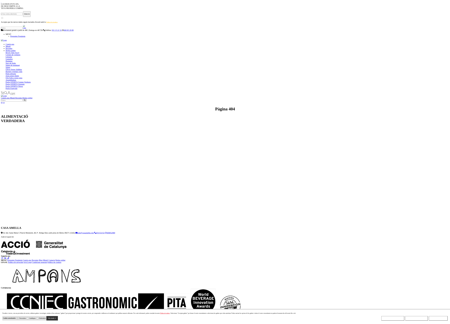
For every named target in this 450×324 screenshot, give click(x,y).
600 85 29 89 (69, 30)
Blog (41, 260)
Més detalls (51, 318)
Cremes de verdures (13, 55)
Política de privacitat (15, 262)
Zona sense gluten (12, 76)
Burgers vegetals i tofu (14, 72)
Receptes (9, 48)
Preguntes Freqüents (17, 36)
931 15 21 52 (57, 30)
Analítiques (32, 318)
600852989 (111, 233)
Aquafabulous (11, 80)
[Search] (24, 28)
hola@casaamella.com (85, 233)
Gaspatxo (9, 59)
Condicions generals (39, 262)
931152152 (100, 233)
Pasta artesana (11, 74)
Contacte (51, 260)
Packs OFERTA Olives (14, 86)
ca (4, 102)
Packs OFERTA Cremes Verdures (18, 82)
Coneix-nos (10, 44)
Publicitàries (42, 318)
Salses (8, 67)
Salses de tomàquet (13, 65)
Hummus (9, 61)
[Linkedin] (5, 258)
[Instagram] (2, 258)
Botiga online (11, 51)
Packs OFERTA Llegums (15, 84)
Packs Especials (11, 88)
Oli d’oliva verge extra (14, 78)
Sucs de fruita (11, 63)
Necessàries (22, 318)
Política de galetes (165, 313)
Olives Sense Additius (14, 70)
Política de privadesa (52, 22)
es (1, 102)
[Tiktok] (8, 258)
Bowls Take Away (12, 53)
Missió (8, 46)
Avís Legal (27, 262)
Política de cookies (54, 262)
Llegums (9, 57)
